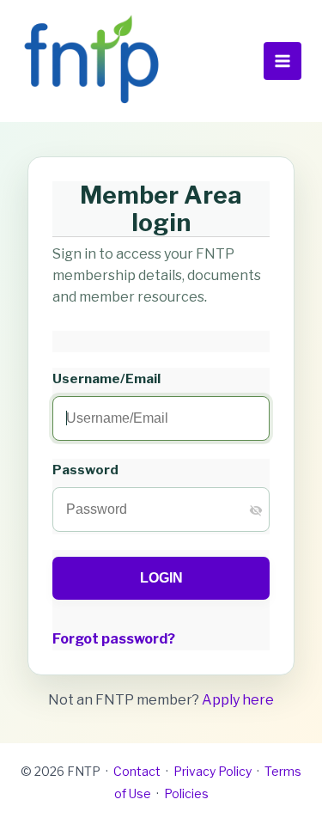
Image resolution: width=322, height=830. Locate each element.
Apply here (238, 700)
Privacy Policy (212, 771)
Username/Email (106, 378)
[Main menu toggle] (282, 61)
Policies (186, 793)
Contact (137, 771)
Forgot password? (113, 639)
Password (85, 469)
